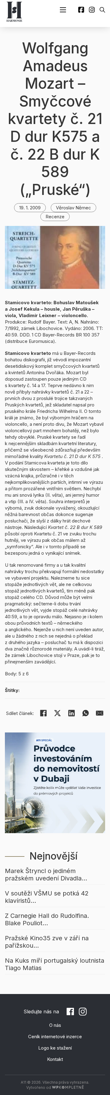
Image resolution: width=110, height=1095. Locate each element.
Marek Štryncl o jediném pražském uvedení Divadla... (46, 874)
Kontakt (55, 1059)
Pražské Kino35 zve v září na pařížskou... (47, 941)
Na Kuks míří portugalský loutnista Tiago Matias (54, 964)
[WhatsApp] (85, 713)
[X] (57, 713)
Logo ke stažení (55, 1048)
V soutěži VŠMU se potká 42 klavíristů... (47, 897)
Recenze (55, 216)
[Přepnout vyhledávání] (102, 10)
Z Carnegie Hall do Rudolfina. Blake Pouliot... (47, 919)
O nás (55, 1025)
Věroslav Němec (73, 208)
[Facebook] (43, 713)
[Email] (99, 713)
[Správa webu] (68, 1087)
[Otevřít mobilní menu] (63, 9)
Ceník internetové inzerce (55, 1036)
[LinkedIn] (71, 713)
